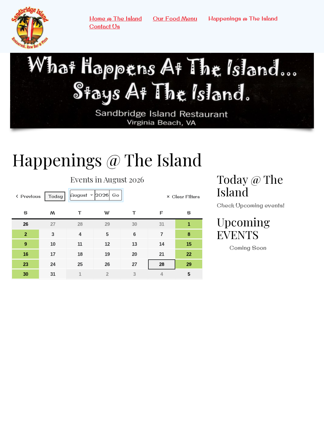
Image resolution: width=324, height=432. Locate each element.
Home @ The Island (115, 18)
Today (55, 196)
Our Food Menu (175, 18)
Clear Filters (186, 197)
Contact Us (104, 26)
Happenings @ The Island (242, 18)
